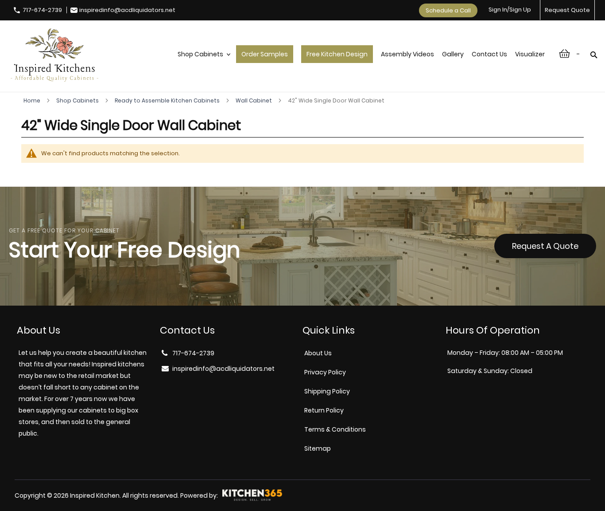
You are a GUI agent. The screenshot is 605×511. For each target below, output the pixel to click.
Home (32, 100)
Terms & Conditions (335, 429)
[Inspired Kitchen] (54, 56)
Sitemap (317, 448)
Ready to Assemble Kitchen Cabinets (168, 100)
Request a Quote (545, 246)
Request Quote (567, 10)
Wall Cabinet (254, 100)
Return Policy (324, 410)
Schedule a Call (448, 10)
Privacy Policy (325, 372)
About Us (318, 353)
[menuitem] (203, 63)
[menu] (361, 63)
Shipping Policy (327, 391)
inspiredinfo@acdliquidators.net (127, 10)
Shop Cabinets (78, 100)
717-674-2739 (42, 10)
